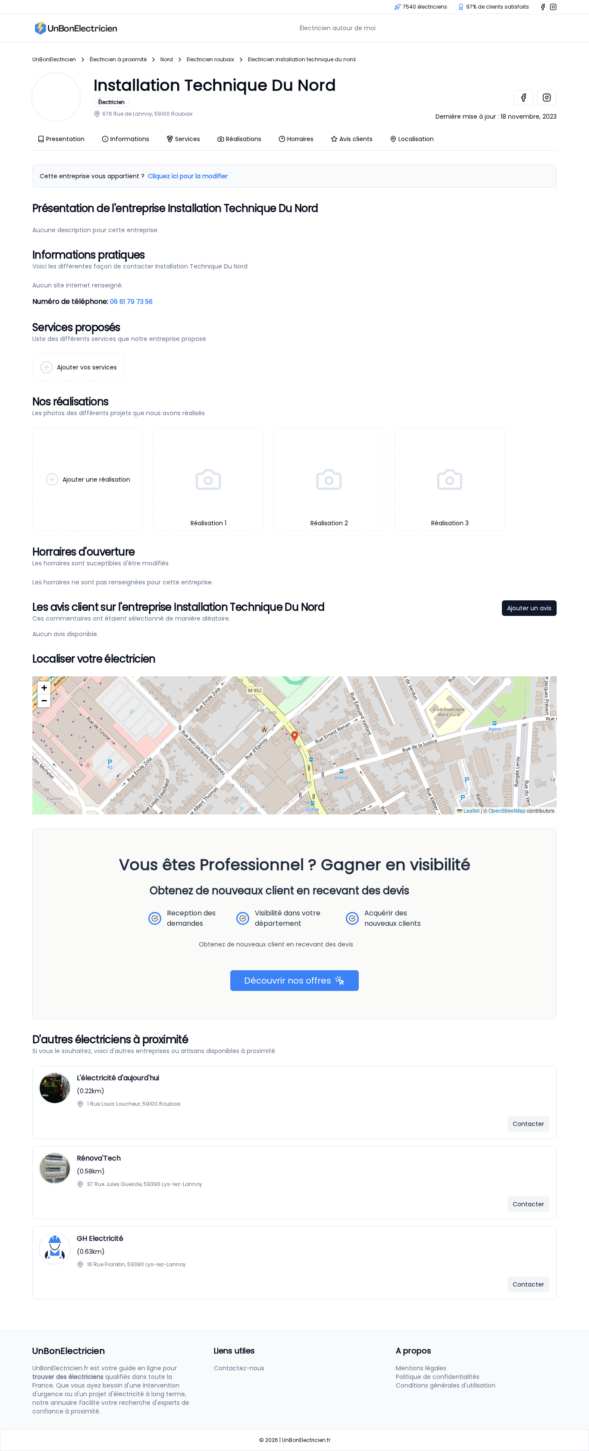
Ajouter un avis (529, 608)
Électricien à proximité (118, 59)
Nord (166, 59)
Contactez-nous (239, 1368)
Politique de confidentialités (437, 1376)
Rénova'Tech (99, 1158)
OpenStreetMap (507, 810)
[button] (294, 736)
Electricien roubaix (210, 59)
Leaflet (470, 810)
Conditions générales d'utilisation (445, 1385)
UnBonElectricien (54, 59)
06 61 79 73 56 (131, 301)
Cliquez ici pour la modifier (188, 176)
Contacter (528, 1124)
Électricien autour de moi (338, 28)
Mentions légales (421, 1368)
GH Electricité (100, 1238)
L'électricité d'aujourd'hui (118, 1078)
